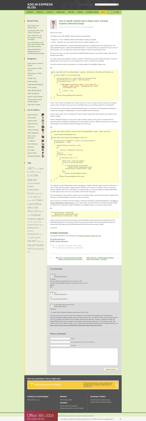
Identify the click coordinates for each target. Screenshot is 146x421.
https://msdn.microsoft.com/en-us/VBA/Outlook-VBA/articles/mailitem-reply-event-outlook (76, 325)
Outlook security (32, 222)
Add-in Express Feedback (48, 384)
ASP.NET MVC (32, 78)
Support (71, 12)
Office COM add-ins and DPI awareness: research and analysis (35, 37)
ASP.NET (38, 172)
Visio (42, 241)
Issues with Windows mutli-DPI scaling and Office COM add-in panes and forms (36, 44)
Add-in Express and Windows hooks (33, 26)
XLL (28, 252)
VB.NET (80, 245)
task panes (35, 237)
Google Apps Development (35, 84)
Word (41, 249)
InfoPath (29, 200)
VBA (39, 241)
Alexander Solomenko (34, 156)
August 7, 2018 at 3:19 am (60, 306)
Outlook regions (35, 219)
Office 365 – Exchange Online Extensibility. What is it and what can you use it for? (69, 258)
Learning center (92, 12)
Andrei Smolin (90, 27)
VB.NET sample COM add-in (59, 241)
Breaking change (32, 81)
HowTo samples (79, 247)
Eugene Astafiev (32, 121)
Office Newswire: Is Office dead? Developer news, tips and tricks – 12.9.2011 (100, 258)
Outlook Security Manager (35, 96)
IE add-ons (35, 197)
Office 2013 (33, 211)
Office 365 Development (35, 90)
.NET (53, 245)
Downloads (60, 12)
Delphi (30, 186)
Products (40, 12)
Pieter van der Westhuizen (32, 137)
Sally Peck (31, 147)
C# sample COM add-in (57, 239)
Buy (117, 12)
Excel (30, 193)
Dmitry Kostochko (33, 124)
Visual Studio (35, 245)
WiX (36, 249)
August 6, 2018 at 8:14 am (60, 276)
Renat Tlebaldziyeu (33, 133)
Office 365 (32, 207)
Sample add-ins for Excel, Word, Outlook (72, 408)
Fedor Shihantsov (33, 144)
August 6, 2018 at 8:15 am (60, 294)
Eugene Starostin (33, 114)
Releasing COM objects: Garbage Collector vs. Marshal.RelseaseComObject (36, 51)
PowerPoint (32, 224)
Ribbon (31, 228)
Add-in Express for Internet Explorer (35, 64)
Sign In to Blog (83, 4)
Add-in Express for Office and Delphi (100, 402)
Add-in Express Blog (40, 6)
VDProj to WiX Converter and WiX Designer (35, 100)
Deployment (33, 189)
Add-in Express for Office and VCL (35, 74)
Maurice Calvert (32, 153)
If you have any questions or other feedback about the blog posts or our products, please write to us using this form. (98, 384)
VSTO (30, 249)
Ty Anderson (31, 141)
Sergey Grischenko (33, 130)
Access (36, 169)
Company (30, 12)
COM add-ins (61, 245)
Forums (80, 12)
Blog (103, 12)
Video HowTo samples (34, 104)
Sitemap (91, 4)
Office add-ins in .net (33, 399)
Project (41, 225)
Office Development (33, 93)
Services (50, 12)
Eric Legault (31, 150)
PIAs (40, 222)
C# (56, 245)
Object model (69, 245)
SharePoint (33, 234)
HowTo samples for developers (69, 405)
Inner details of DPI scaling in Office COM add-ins (35, 31)
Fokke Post (31, 127)
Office (37, 203)
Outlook (75, 245)
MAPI (34, 200)
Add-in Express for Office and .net (90, 236)
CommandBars (33, 183)
